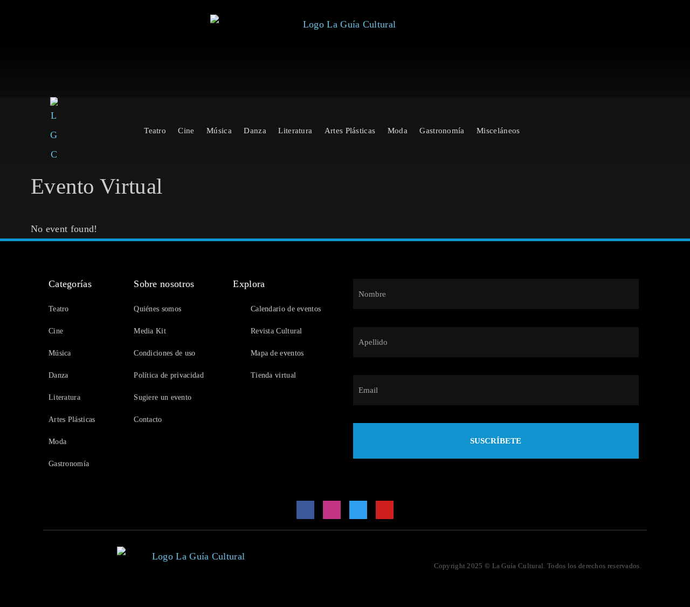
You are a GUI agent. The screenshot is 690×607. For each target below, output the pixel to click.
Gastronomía (441, 130)
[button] (240, 397)
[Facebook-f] (305, 510)
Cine (186, 130)
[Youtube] (385, 510)
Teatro (155, 130)
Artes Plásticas (350, 130)
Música (219, 130)
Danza (255, 130)
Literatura (295, 130)
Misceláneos (498, 130)
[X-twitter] (358, 510)
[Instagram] (332, 510)
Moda (398, 130)
